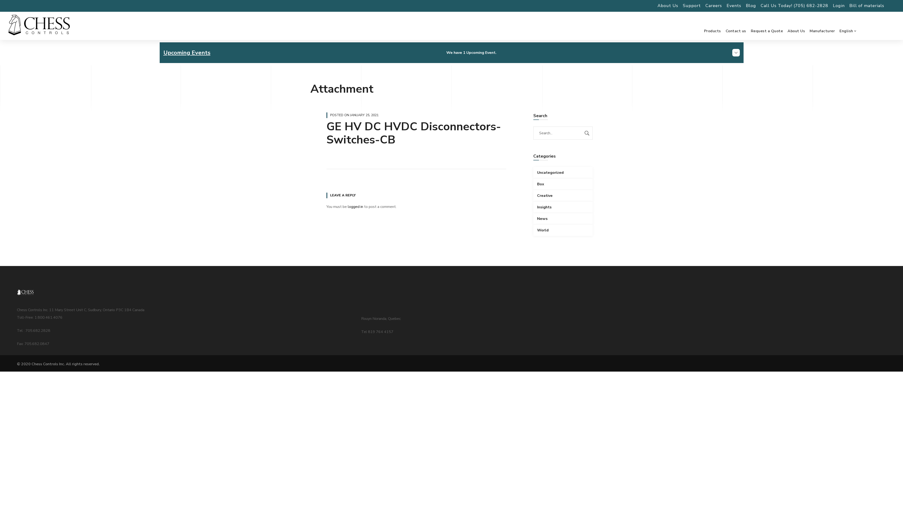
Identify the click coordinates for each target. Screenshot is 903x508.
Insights (544, 207)
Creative (545, 195)
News (542, 218)
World (543, 230)
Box (540, 184)
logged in (355, 206)
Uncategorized (550, 172)
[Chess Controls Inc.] (39, 25)
